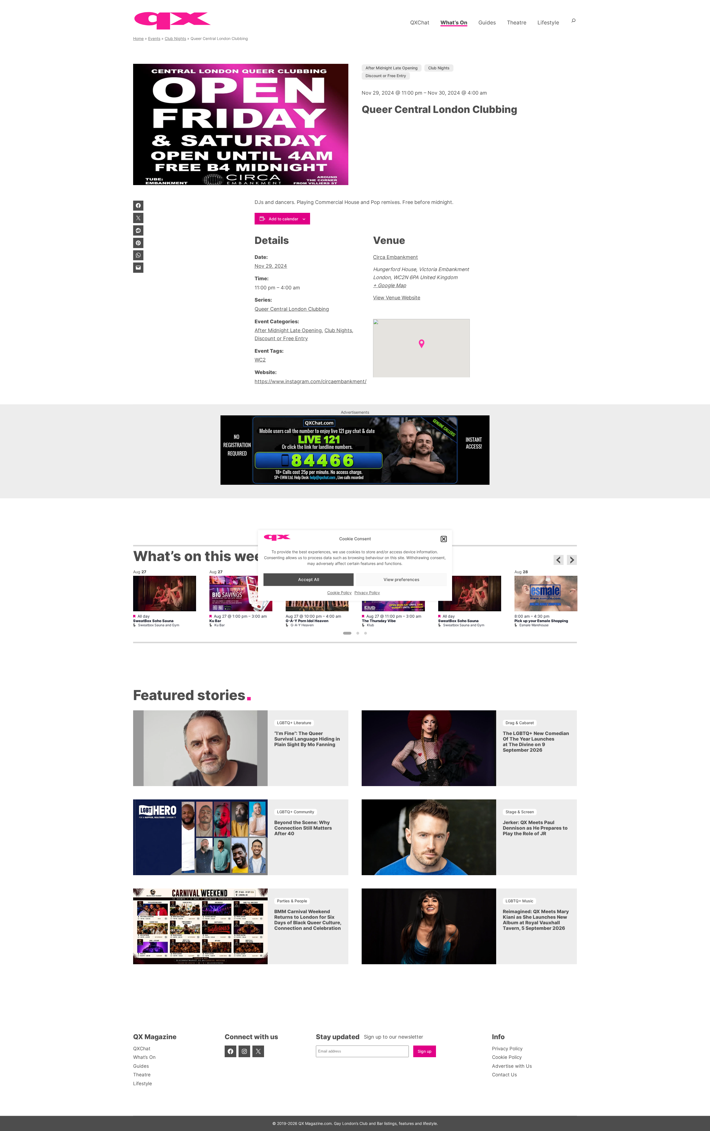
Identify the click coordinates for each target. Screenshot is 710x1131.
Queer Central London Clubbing (292, 309)
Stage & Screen (520, 811)
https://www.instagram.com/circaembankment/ (310, 381)
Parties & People (292, 900)
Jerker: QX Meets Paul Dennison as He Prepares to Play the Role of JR (535, 828)
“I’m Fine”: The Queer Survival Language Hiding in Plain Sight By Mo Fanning (307, 739)
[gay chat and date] (355, 483)
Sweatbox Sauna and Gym (158, 625)
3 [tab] (365, 633)
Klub (370, 625)
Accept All (308, 579)
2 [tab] (357, 633)
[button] (444, 539)
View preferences (401, 579)
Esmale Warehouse (534, 625)
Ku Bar (215, 621)
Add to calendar (283, 218)
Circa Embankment (395, 257)
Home (138, 38)
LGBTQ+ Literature (294, 722)
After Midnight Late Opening (392, 67)
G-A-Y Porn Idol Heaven (307, 621)
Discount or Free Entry (386, 75)
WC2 (260, 360)
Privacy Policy (367, 592)
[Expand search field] (573, 22)
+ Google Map (389, 285)
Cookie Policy (339, 592)
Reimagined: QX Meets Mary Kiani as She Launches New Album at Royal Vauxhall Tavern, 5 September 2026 (536, 920)
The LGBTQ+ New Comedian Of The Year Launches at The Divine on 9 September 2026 (536, 742)
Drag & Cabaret (520, 722)
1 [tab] (347, 633)
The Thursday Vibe (379, 621)
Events (154, 38)
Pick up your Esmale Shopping (541, 621)
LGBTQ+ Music (519, 900)
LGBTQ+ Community (295, 811)
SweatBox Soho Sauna (153, 621)
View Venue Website (396, 298)
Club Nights (175, 38)
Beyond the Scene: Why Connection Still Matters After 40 (303, 828)
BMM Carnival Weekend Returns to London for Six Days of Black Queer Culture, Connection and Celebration (307, 920)
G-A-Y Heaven (302, 625)
